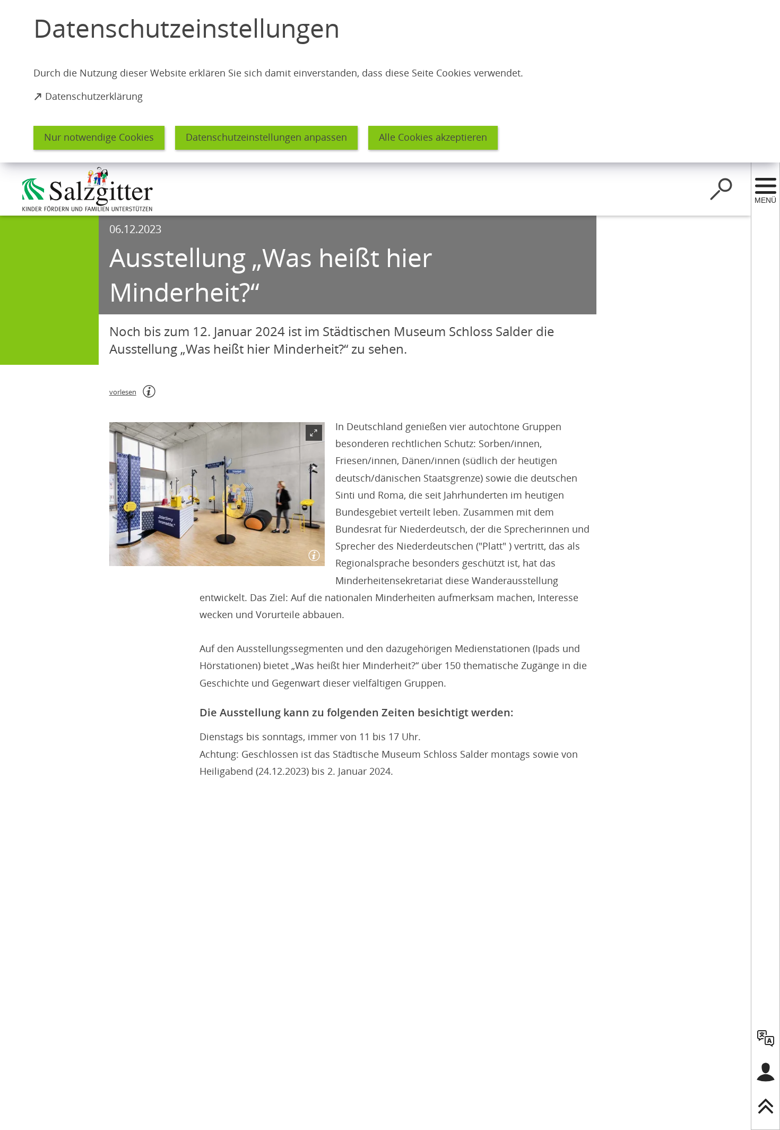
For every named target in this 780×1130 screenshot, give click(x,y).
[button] (217, 494)
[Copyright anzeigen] (312, 553)
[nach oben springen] (765, 1106)
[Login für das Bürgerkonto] (765, 1072)
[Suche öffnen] (721, 189)
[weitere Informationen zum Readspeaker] (149, 391)
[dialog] (390, 81)
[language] (765, 1038)
